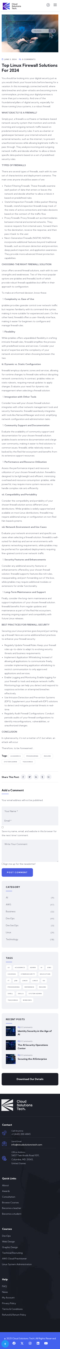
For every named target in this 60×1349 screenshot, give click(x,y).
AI (7, 897)
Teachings (28, 762)
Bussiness (10, 911)
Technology (12, 939)
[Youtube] (45, 1343)
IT (8, 981)
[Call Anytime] (4, 1133)
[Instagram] (30, 1343)
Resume (47, 756)
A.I (9, 967)
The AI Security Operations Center (33, 1047)
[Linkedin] (37, 1343)
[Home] (16, 1105)
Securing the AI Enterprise (32, 1059)
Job (15, 981)
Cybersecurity (28, 974)
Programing (32, 756)
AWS (8, 904)
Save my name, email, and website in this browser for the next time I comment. (29, 833)
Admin (33, 967)
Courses (12, 974)
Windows (27, 1000)
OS (44, 981)
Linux (8, 932)
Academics (15, 756)
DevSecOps (12, 925)
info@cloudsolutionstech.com (26, 1144)
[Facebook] (14, 1343)
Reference (29, 987)
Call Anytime (17, 1131)
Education (45, 974)
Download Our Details (30, 1079)
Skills (21, 993)
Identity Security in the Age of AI (35, 1033)
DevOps (10, 918)
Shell (10, 993)
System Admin (10, 762)
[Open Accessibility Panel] (5, 1344)
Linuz (35, 981)
